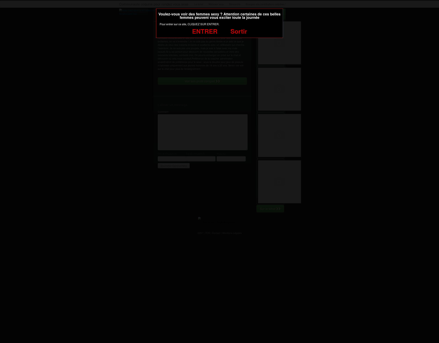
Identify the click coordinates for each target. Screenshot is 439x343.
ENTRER (204, 31)
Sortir (238, 31)
